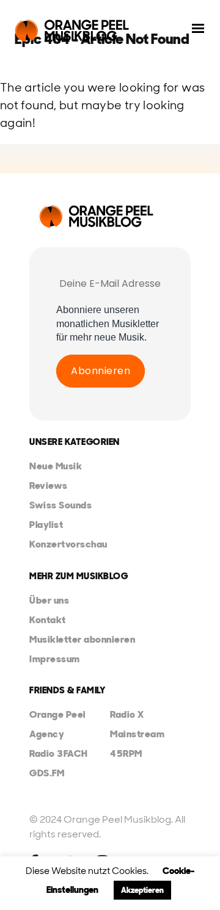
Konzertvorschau (68, 544)
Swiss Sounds (60, 505)
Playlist (46, 524)
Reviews (48, 485)
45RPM (126, 753)
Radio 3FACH (58, 753)
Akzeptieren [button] (142, 890)
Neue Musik (55, 466)
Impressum (54, 658)
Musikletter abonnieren (82, 639)
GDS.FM (46, 773)
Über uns (49, 600)
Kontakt (47, 619)
